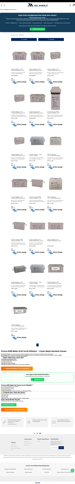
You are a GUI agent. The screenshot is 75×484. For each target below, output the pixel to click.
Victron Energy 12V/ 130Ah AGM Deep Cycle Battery (18, 155)
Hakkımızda (13, 444)
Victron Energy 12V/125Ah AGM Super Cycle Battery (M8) (54, 155)
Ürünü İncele (23, 55)
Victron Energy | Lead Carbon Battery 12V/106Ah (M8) (35, 155)
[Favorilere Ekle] (19, 55)
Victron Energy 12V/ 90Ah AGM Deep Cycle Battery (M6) (35, 70)
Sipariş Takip (26, 441)
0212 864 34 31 (11, 422)
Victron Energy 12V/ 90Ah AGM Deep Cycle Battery (17, 70)
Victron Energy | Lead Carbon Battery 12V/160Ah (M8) (35, 283)
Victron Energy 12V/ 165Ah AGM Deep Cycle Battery (18, 197)
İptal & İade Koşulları (28, 443)
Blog (12, 450)
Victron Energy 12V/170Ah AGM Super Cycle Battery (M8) (54, 197)
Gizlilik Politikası (14, 446)
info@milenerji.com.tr (12, 424)
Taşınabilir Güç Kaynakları (10, 469)
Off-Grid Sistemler (46, 469)
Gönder (61, 447)
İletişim (39, 441)
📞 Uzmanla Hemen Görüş (37, 29)
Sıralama (25, 39)
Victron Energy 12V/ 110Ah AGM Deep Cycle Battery (18, 112)
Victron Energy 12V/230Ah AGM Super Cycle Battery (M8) (17, 325)
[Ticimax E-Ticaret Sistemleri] (37, 483)
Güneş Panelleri (28, 472)
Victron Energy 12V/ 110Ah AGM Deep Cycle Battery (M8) (54, 70)
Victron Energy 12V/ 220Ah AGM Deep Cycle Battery (36, 240)
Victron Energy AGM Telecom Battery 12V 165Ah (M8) (35, 197)
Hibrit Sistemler (64, 469)
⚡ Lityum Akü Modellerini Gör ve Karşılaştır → (17, 368)
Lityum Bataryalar (10, 472)
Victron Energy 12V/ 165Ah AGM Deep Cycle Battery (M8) (54, 283)
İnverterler (46, 472)
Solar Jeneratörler (28, 469)
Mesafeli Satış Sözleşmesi (16, 448)
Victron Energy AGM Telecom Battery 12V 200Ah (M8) (17, 240)
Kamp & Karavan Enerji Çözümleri (65, 472)
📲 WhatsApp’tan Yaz (37, 379)
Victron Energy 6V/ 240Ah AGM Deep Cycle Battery (36, 112)
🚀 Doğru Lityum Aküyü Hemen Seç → (14, 409)
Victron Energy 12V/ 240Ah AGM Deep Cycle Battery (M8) (18, 283)
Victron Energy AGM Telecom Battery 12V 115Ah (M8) (53, 112)
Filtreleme (52, 39)
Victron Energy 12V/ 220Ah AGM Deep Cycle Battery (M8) (54, 240)
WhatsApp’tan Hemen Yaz (9, 404)
